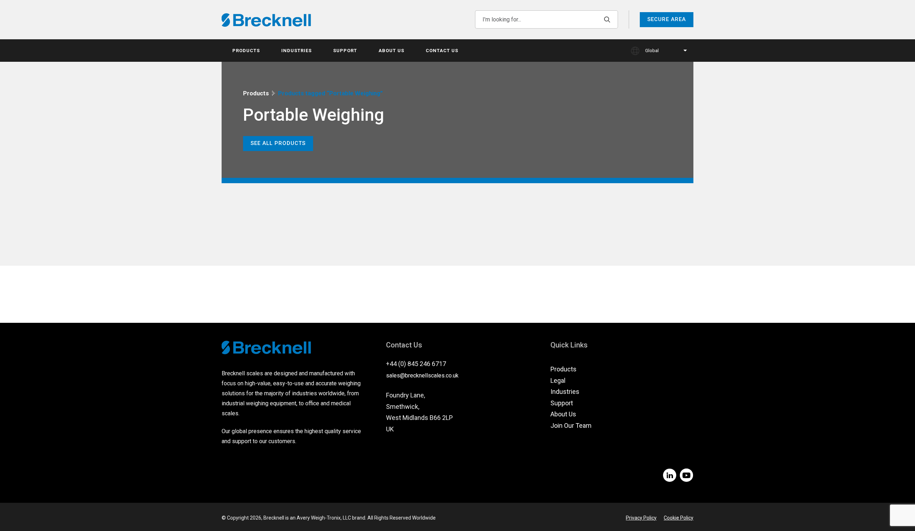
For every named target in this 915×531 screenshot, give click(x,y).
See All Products (278, 143)
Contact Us (442, 50)
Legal (557, 380)
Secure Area (666, 19)
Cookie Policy (678, 518)
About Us (391, 50)
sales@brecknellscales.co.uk (422, 375)
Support (345, 50)
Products (246, 50)
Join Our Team (571, 425)
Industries (296, 50)
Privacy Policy (641, 518)
